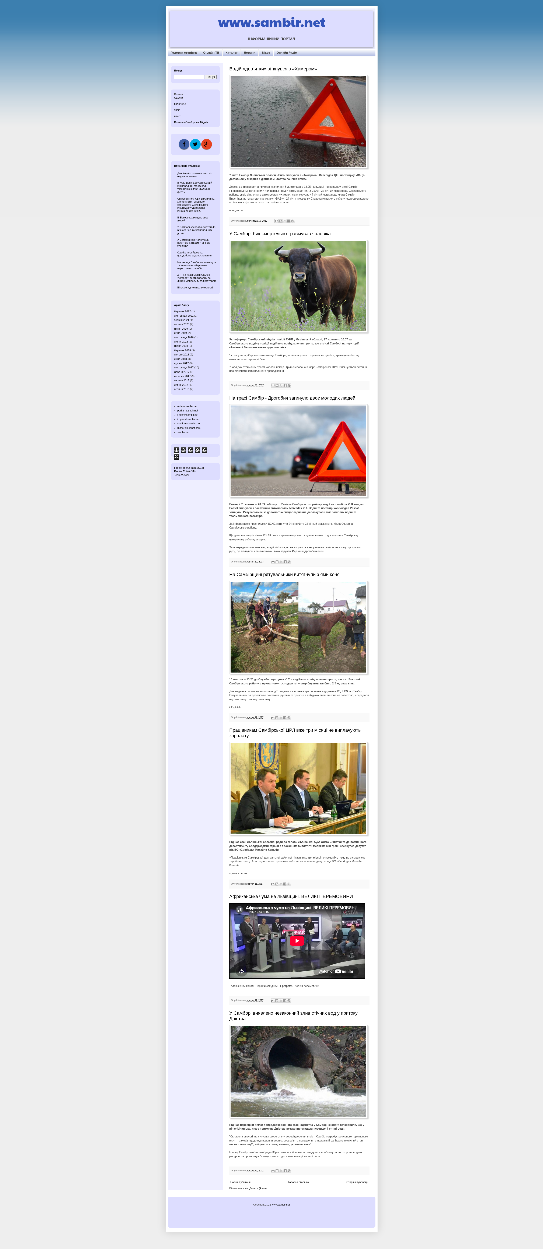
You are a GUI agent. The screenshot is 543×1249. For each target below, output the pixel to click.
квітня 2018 (181, 345)
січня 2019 (180, 332)
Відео (266, 52)
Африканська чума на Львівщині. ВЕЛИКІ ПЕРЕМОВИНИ (291, 896)
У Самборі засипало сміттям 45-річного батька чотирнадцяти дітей (196, 230)
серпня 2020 (181, 324)
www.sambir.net (271, 22)
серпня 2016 (181, 389)
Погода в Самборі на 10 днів (191, 122)
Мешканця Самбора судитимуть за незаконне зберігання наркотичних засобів (196, 265)
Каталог (232, 52)
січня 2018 (180, 359)
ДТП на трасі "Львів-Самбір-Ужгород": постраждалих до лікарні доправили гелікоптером (196, 278)
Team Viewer (181, 475)
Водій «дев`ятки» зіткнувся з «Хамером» (273, 68)
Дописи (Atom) (258, 1188)
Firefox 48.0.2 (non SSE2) (189, 467)
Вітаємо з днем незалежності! (195, 287)
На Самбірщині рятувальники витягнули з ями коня (284, 574)
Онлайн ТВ (211, 52)
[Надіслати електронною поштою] (276, 221)
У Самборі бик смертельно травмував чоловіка (280, 233)
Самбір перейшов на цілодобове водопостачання (194, 254)
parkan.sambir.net (187, 410)
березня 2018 (182, 350)
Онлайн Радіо (287, 52)
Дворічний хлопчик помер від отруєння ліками (194, 175)
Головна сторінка (184, 52)
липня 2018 (181, 341)
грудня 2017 (181, 363)
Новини (249, 52)
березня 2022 (182, 311)
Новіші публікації (240, 1182)
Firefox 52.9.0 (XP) (185, 471)
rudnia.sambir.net (187, 406)
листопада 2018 (184, 337)
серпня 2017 (181, 380)
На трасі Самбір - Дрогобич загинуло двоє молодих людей (292, 398)
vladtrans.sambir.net (188, 423)
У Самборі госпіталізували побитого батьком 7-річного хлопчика (193, 243)
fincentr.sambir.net (187, 414)
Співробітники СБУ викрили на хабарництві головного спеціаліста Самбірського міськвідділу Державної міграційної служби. (195, 205)
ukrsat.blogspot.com (188, 428)
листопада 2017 (184, 367)
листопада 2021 (184, 315)
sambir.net (183, 432)
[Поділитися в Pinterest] (293, 221)
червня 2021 (181, 320)
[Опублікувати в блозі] (280, 221)
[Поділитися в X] (285, 221)
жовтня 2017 (181, 372)
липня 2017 (181, 384)
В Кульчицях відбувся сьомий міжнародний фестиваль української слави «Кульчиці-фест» (194, 187)
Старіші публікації (357, 1182)
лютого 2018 (181, 354)
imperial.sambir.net (188, 419)
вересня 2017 (182, 376)
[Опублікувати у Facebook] (289, 221)
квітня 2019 (181, 328)
